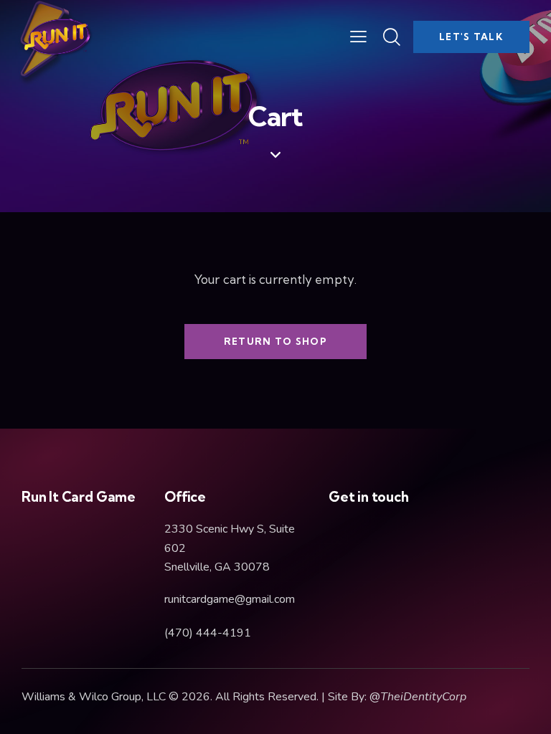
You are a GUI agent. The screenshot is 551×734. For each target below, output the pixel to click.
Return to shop (275, 341)
